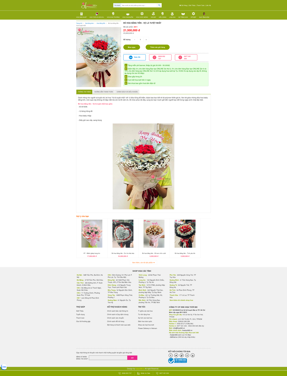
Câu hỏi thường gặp (83, 321)
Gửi (132, 358)
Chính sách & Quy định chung (117, 314)
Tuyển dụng (80, 314)
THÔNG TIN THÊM (84, 92)
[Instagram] (187, 355)
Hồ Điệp (193, 17)
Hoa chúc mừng (142, 17)
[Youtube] (193, 355)
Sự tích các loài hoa (145, 318)
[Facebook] (171, 355)
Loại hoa (172, 17)
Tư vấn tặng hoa (144, 314)
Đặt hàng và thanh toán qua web (118, 325)
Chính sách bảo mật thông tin (117, 311)
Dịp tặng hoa (183, 17)
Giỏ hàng (184, 5)
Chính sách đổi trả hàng (115, 321)
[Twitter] (176, 355)
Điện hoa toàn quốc (145, 321)
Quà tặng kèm (204, 17)
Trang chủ (79, 23)
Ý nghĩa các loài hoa (145, 311)
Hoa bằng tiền (101, 23)
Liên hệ (208, 5)
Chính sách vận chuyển (115, 318)
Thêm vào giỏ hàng (157, 47)
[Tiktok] (182, 355)
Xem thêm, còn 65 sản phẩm (142, 262)
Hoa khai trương (113, 17)
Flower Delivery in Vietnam (147, 328)
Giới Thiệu (192, 5)
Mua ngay (131, 47)
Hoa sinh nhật (81, 17)
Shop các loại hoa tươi (146, 325)
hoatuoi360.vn (140, 369)
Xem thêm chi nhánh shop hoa (181, 300)
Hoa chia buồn (127, 17)
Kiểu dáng (162, 17)
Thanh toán (200, 5)
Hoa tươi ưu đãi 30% (97, 17)
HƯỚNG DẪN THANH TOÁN (103, 92)
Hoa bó (153, 17)
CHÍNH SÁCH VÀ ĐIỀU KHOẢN (127, 92)
